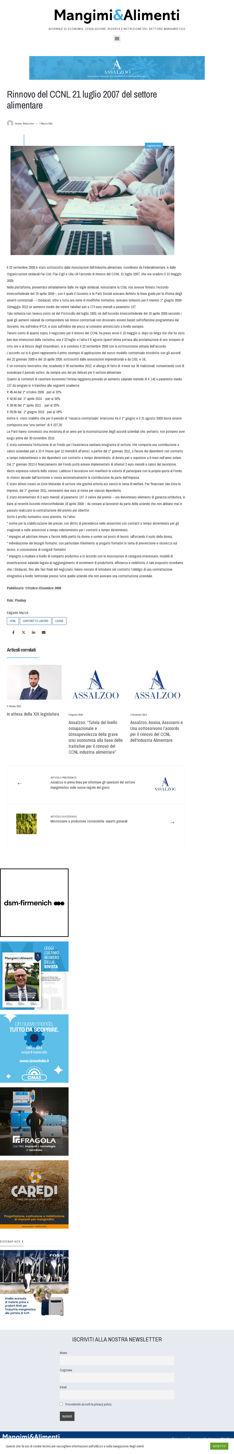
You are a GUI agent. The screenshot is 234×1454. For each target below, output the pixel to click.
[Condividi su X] (23, 632)
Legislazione (154, 145)
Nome (63, 1353)
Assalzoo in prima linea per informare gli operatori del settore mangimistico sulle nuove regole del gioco (93, 783)
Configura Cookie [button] (195, 1446)
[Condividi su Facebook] (13, 632)
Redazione (28, 123)
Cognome (66, 1370)
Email (63, 1387)
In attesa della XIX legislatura (33, 714)
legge (59, 621)
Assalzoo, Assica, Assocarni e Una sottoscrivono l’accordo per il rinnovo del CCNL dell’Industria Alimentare (156, 731)
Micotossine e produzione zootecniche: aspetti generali (89, 819)
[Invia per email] (44, 632)
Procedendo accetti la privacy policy (88, 1404)
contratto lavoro (35, 621)
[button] (117, 38)
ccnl (13, 621)
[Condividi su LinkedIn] (33, 632)
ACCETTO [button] (219, 1446)
